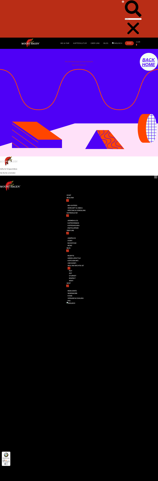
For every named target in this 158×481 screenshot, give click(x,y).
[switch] (6, 464)
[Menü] (9, 453)
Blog (106, 43)
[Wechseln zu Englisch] (117, 43)
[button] (133, 9)
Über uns (95, 43)
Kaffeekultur (80, 43)
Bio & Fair (65, 43)
